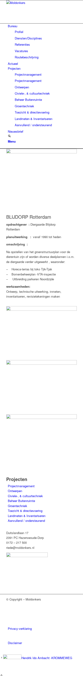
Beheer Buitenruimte (21, 501)
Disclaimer (15, 643)
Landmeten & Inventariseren (26, 516)
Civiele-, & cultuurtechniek (25, 496)
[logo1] (40, 2)
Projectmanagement (21, 486)
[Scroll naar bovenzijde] (1, 675)
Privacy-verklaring (20, 628)
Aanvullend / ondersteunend (26, 520)
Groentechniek (17, 506)
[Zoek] (9, 136)
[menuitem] (42, 42)
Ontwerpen (15, 491)
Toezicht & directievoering (25, 510)
